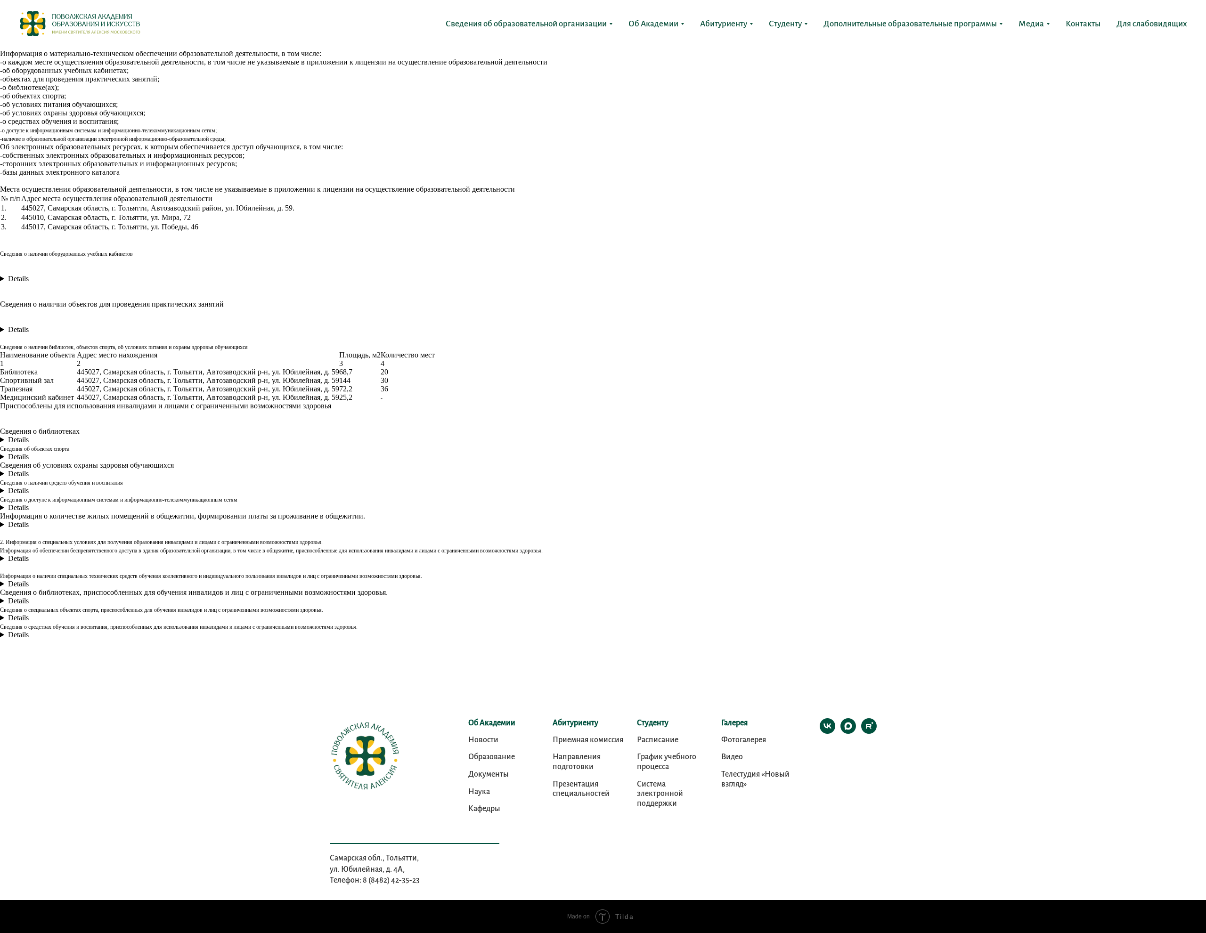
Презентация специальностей (581, 789)
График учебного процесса (666, 762)
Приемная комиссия (588, 740)
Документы (488, 774)
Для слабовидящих (1151, 23)
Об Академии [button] (653, 23)
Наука (479, 791)
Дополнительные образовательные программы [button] (910, 23)
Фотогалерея (743, 740)
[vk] (827, 731)
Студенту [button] (785, 23)
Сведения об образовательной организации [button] (526, 23)
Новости (483, 740)
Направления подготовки (577, 762)
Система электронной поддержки (660, 794)
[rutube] (869, 731)
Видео (732, 757)
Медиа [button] (1031, 23)
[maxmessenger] (848, 731)
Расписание (657, 740)
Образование (491, 757)
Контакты (1083, 23)
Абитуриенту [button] (723, 23)
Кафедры (484, 808)
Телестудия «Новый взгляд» (755, 779)
